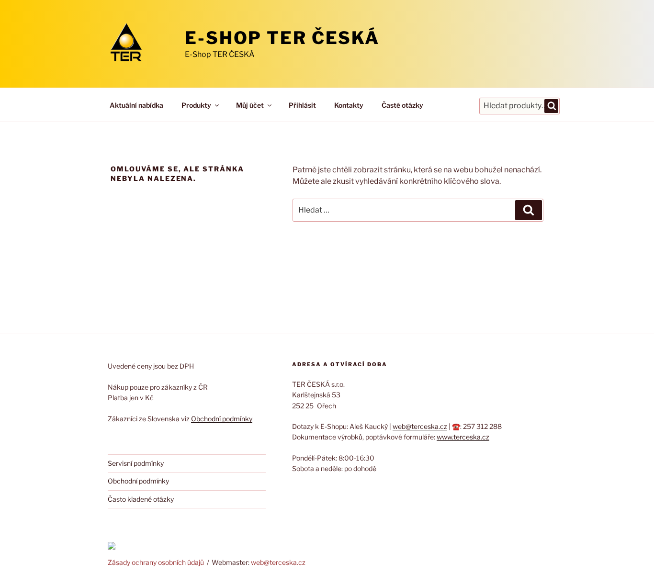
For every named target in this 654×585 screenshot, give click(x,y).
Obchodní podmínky (221, 419)
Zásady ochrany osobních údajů (156, 562)
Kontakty (348, 105)
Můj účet (250, 105)
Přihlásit (302, 105)
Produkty (196, 105)
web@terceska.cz (420, 426)
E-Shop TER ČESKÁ (282, 37)
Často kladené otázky (141, 499)
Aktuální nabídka (136, 105)
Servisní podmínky (136, 463)
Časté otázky (402, 105)
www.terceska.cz (463, 437)
